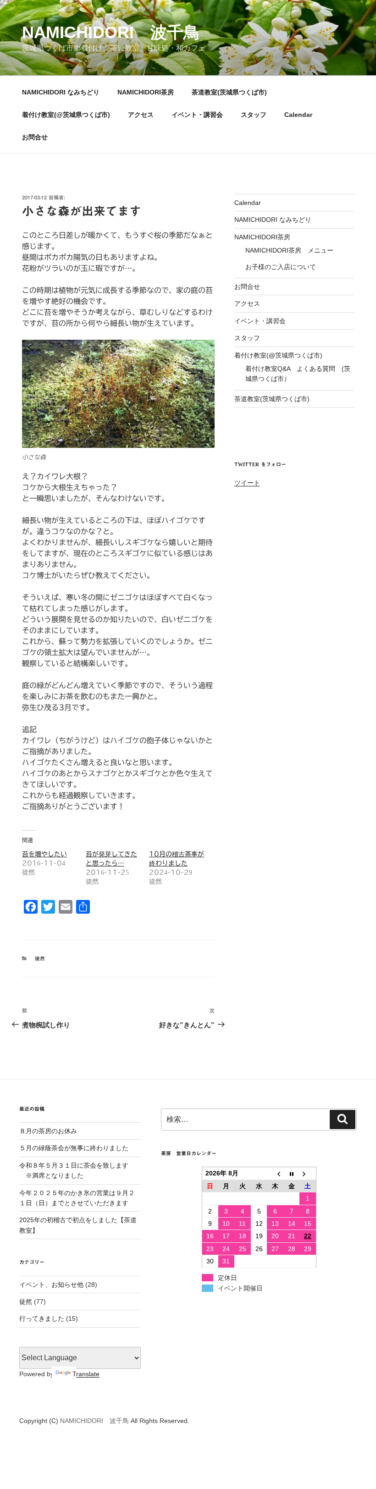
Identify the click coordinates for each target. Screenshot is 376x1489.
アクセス (141, 114)
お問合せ (35, 137)
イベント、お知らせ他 (51, 1284)
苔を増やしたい (44, 854)
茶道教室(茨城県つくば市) (229, 92)
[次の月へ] (307, 1173)
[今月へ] (291, 1173)
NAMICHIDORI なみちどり (61, 92)
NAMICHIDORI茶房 (145, 92)
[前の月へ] (275, 1173)
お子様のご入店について (280, 266)
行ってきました (41, 1318)
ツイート (247, 482)
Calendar (298, 114)
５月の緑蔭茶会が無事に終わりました (73, 1148)
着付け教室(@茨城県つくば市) (66, 114)
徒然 (40, 958)
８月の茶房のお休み (48, 1131)
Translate (86, 1374)
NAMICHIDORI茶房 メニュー (289, 250)
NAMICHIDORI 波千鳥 (111, 32)
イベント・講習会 (197, 114)
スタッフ (253, 114)
